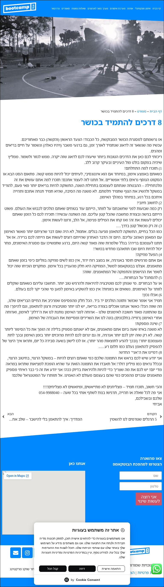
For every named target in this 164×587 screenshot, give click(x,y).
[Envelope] (15, 552)
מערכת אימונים (117, 8)
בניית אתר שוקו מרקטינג (27, 569)
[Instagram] (27, 552)
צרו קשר (55, 8)
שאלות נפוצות (79, 8)
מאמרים (66, 8)
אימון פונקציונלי (143, 8)
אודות (130, 8)
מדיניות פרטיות (150, 572)
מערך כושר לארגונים (98, 8)
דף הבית (156, 8)
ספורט (141, 111)
